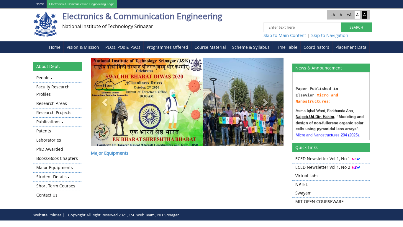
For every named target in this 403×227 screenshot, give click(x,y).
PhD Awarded (49, 149)
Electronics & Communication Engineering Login (81, 4)
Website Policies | (48, 215)
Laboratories (48, 140)
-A (333, 14)
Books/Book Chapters (57, 158)
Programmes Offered (167, 47)
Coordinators (316, 47)
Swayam (303, 193)
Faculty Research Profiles (53, 90)
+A (349, 14)
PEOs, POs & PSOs (122, 47)
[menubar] (208, 47)
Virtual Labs (307, 176)
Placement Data (350, 47)
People (43, 77)
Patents (43, 131)
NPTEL (301, 184)
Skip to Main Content (284, 35)
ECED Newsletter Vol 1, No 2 (322, 167)
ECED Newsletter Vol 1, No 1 (322, 158)
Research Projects (53, 112)
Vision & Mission (83, 47)
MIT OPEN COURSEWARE (319, 201)
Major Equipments (54, 167)
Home (40, 4)
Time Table (286, 47)
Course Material (210, 47)
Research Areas (51, 103)
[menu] (57, 137)
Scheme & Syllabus (251, 47)
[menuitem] (55, 47)
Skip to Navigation (329, 35)
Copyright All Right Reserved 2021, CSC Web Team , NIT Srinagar (123, 215)
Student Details (51, 176)
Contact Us (47, 195)
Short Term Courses (55, 186)
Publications (48, 121)
